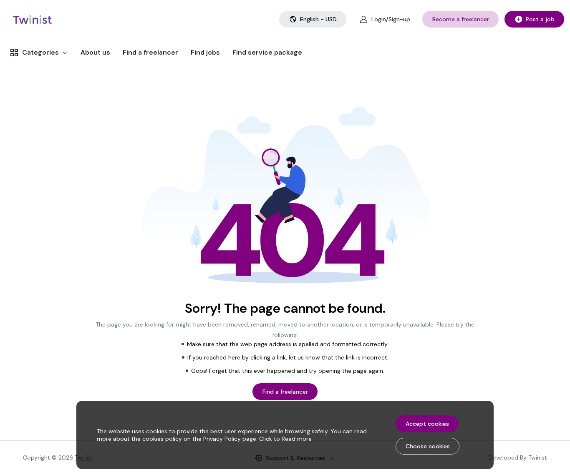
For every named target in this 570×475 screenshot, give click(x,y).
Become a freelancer (460, 19)
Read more (297, 438)
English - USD (318, 19)
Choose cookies (428, 446)
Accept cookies (427, 423)
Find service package (267, 52)
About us (95, 52)
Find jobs (205, 52)
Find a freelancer (150, 52)
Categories (40, 52)
